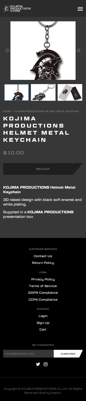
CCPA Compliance (43, 299)
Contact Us (43, 256)
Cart (43, 329)
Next (79, 51)
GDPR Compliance (43, 292)
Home (7, 111)
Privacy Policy (43, 279)
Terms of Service (43, 286)
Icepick (56, 392)
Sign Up (43, 322)
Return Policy (43, 262)
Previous (7, 51)
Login (43, 316)
